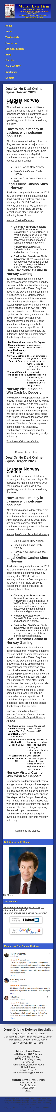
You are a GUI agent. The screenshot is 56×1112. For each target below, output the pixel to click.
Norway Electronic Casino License (26, 714)
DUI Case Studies (14, 48)
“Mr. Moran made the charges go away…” (23, 907)
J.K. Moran (8, 895)
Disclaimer (11, 72)
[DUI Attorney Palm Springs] (27, 985)
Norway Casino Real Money (22, 711)
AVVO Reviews (28, 1082)
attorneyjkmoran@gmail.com (28, 1072)
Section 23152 (13, 66)
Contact (9, 77)
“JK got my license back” (15, 910)
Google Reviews (28, 1085)
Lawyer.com (28, 1088)
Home (8, 25)
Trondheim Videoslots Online (23, 441)
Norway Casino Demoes (20, 220)
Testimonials (12, 37)
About (8, 31)
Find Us (9, 60)
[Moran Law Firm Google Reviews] (27, 964)
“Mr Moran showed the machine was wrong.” (25, 913)
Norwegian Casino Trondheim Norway (28, 534)
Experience (11, 43)
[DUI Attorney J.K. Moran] (27, 870)
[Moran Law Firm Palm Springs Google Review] (27, 1007)
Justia (28, 1090)
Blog (8, 54)
